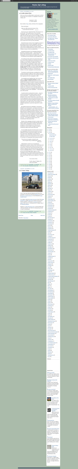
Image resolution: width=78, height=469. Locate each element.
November (51, 138)
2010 (49, 162)
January (51, 150)
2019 (49, 130)
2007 (49, 167)
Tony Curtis (50, 345)
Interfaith (49, 257)
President (34, 212)
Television (50, 339)
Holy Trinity (50, 250)
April (50, 145)
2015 (49, 155)
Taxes (49, 338)
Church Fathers (51, 200)
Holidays (49, 245)
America (49, 175)
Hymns (49, 254)
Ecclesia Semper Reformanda (53, 66)
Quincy (49, 313)
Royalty (49, 324)
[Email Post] (40, 164)
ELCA (49, 225)
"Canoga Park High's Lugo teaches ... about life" (55, 409)
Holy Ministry (50, 248)
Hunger (49, 253)
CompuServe (50, 206)
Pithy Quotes (50, 304)
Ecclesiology (50, 220)
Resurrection (50, 322)
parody (49, 299)
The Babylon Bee (51, 52)
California (50, 191)
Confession (50, 211)
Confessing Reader (51, 209)
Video (49, 350)
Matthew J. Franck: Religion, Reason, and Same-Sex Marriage (53, 104)
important (35, 201)
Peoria (28, 212)
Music (49, 287)
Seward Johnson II (28, 195)
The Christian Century (52, 342)
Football (49, 236)
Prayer (49, 307)
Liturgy (49, 268)
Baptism (49, 182)
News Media (50, 293)
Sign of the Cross (51, 330)
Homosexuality (50, 251)
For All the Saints (51, 50)
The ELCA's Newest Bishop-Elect (53, 428)
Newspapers (50, 294)
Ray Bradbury (50, 316)
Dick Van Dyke (50, 217)
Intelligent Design (51, 256)
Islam (49, 259)
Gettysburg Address (25, 204)
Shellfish (49, 63)
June (50, 142)
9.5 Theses (50, 172)
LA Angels (50, 265)
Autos (24, 212)
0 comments (36, 211)
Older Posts (43, 215)
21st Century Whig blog (52, 36)
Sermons (49, 327)
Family (49, 231)
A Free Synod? (50, 117)
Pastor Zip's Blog (39, 5)
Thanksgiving (50, 341)
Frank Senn (50, 239)
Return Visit (31, 200)
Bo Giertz (49, 188)
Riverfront (36, 194)
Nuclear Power (50, 296)
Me (23, 165)
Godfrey (49, 242)
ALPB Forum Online (51, 60)
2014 (49, 156)
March (50, 147)
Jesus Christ (50, 260)
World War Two (51, 355)
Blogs (49, 186)
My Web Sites (50, 291)
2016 (49, 153)
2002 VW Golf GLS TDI (30, 206)
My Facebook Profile (52, 35)
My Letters (27, 165)
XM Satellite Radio (51, 77)
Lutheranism (50, 277)
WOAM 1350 (50, 73)
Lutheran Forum (51, 62)
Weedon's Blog (51, 65)
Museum (23, 195)
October (51, 139)
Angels (49, 177)
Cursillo (49, 216)
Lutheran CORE (51, 85)
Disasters (49, 219)
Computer (50, 208)
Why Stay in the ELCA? (52, 112)
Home (32, 215)
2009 (49, 164)
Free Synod (50, 240)
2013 (49, 158)
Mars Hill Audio (50, 79)
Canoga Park (50, 194)
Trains (49, 348)
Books (49, 189)
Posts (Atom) (26, 217)
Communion (50, 205)
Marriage (49, 279)
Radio (49, 314)
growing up (50, 243)
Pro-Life (49, 310)
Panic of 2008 (50, 297)
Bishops (49, 185)
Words (49, 353)
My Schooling (50, 290)
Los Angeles (50, 270)
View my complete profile (53, 29)
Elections (49, 226)
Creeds (49, 214)
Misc (49, 285)
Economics (50, 222)
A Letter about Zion (25, 13)
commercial (50, 203)
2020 (49, 129)
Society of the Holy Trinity (52, 87)
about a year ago (33, 199)
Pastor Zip (55, 13)
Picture (31, 212)
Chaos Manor (50, 199)
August (50, 141)
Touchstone (50, 347)
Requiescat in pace (32, 165)
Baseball (49, 183)
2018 (49, 132)
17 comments (36, 164)
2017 (49, 152)
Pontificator (50, 305)
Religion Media (50, 319)
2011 (49, 161)
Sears (49, 325)
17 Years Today (24, 170)
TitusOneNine (50, 49)
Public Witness (50, 311)
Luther (49, 271)
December (51, 133)
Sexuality (49, 328)
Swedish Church (51, 336)
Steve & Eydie (50, 334)
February (51, 148)
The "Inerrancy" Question (51, 456)
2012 (49, 159)
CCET (49, 197)
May (50, 144)
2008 (49, 165)
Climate (49, 202)
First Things (50, 234)
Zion (27, 23)
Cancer (49, 192)
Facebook (50, 228)
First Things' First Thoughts (53, 56)
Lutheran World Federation (53, 276)
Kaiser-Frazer (50, 262)
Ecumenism (50, 223)
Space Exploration (51, 333)
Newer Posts (21, 215)
